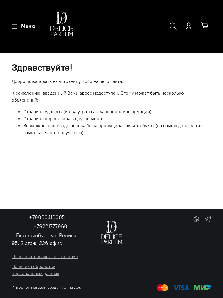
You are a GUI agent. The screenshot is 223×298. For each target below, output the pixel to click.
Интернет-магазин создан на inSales (46, 287)
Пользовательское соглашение (45, 256)
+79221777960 (50, 226)
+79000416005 (47, 217)
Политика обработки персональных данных (35, 269)
